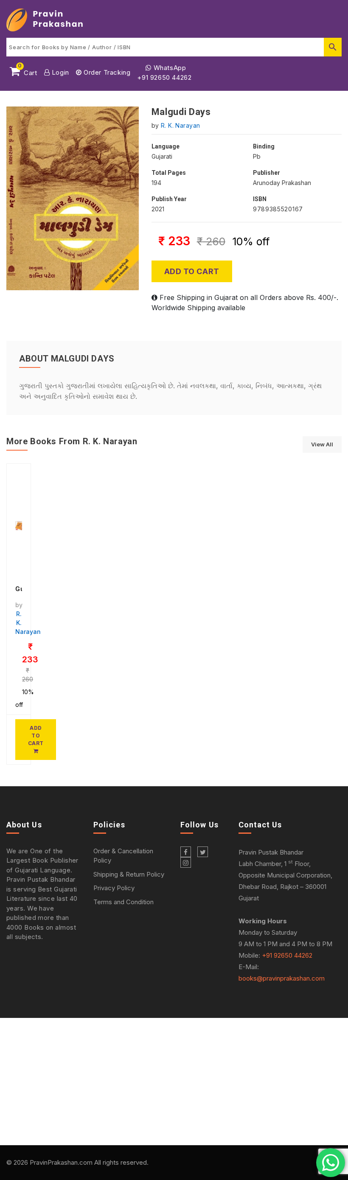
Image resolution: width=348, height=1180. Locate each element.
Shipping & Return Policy (128, 874)
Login (59, 72)
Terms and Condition (123, 902)
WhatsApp (169, 68)
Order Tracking (105, 72)
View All (322, 444)
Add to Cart (191, 271)
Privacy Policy (114, 888)
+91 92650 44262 (164, 77)
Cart (27, 71)
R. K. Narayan (180, 125)
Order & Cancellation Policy (123, 856)
